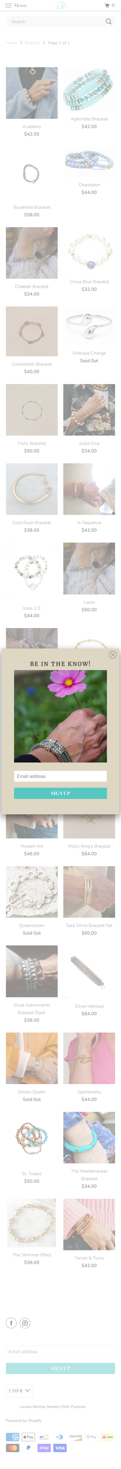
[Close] (112, 653)
